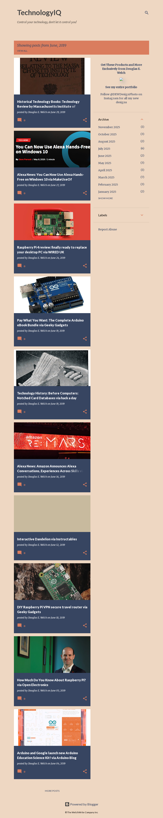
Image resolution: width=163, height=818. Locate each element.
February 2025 (108, 184)
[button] (84, 120)
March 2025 (106, 177)
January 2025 (107, 192)
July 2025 (104, 148)
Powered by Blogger (84, 804)
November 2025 (109, 127)
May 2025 (104, 163)
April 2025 (105, 170)
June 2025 (105, 156)
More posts (52, 790)
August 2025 (106, 141)
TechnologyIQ (39, 12)
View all (22, 50)
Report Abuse (107, 229)
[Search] (146, 13)
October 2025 (107, 134)
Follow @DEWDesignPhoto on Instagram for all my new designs (121, 98)
